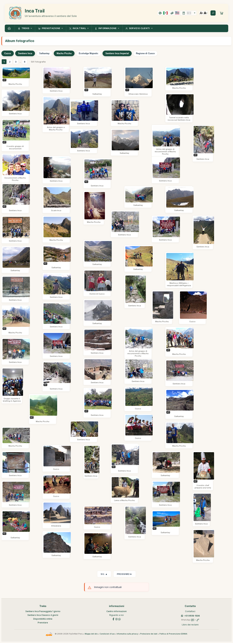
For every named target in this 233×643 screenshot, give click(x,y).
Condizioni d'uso (107, 634)
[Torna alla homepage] (10, 28)
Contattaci (190, 611)
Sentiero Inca (25, 53)
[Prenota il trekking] (221, 13)
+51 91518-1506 (192, 615)
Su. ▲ (104, 574)
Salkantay (44, 53)
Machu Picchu (64, 53)
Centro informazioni (116, 611)
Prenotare (43, 622)
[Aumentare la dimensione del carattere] (201, 13)
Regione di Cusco (145, 53)
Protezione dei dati (148, 634)
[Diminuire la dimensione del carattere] (205, 13)
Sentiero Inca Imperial (117, 53)
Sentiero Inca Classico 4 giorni (42, 615)
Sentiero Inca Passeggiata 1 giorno (42, 611)
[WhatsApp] (119, 619)
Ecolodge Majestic (88, 53)
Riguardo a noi (116, 615)
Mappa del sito (91, 634)
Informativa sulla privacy (127, 634)
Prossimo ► (124, 574)
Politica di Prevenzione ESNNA (173, 634)
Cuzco (7, 53)
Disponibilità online (42, 619)
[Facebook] (113, 619)
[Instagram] (116, 619)
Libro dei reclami (190, 624)
